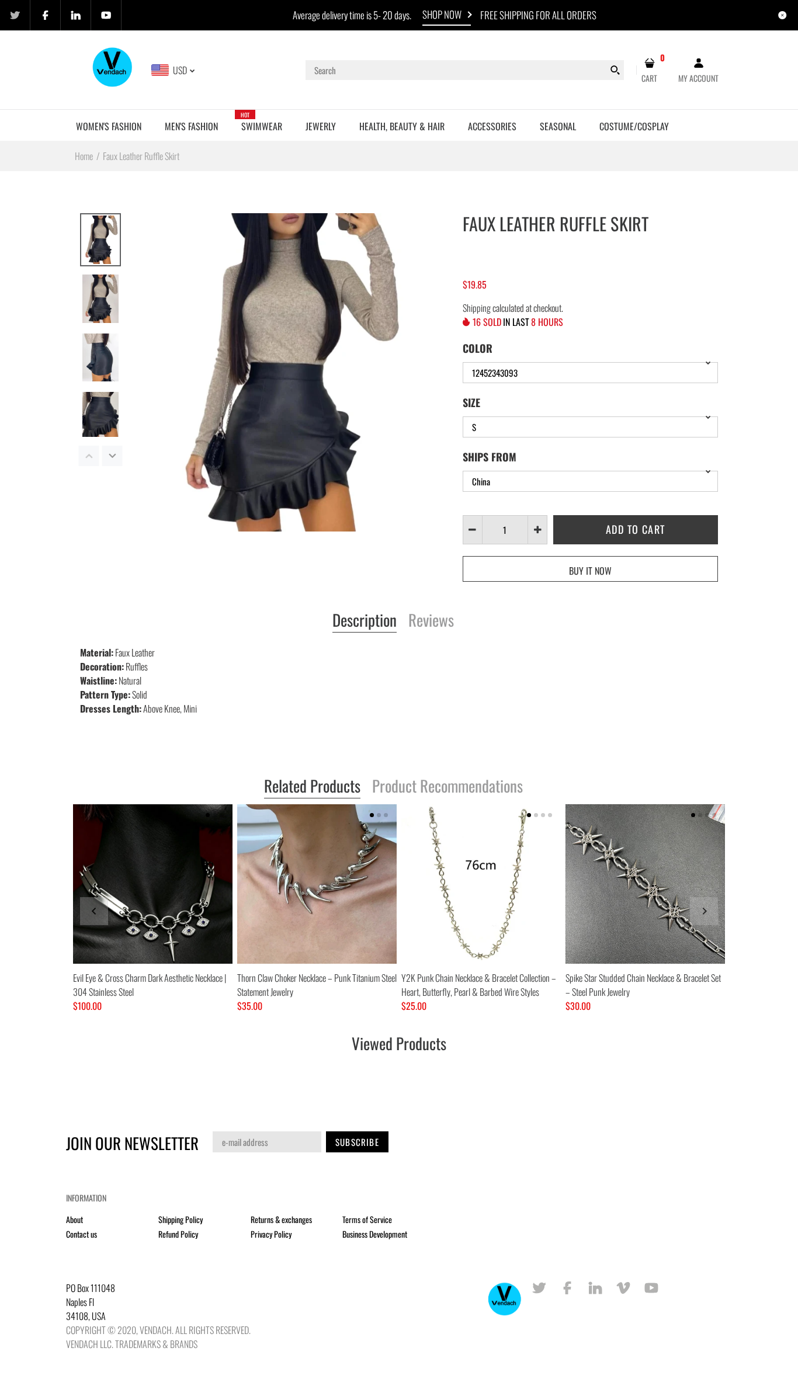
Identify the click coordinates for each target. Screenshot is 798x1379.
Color (477, 348)
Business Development (374, 1234)
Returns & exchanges (281, 1219)
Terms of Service (367, 1219)
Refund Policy (178, 1234)
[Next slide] (704, 911)
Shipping (477, 308)
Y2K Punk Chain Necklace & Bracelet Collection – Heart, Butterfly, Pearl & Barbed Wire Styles (478, 985)
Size (471, 402)
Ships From (489, 456)
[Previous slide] (94, 911)
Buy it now (590, 571)
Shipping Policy (180, 1219)
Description (364, 620)
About (74, 1219)
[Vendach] (113, 69)
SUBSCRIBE (357, 1141)
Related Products (312, 786)
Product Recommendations (447, 786)
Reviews (431, 620)
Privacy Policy (271, 1234)
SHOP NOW (442, 14)
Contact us (81, 1234)
